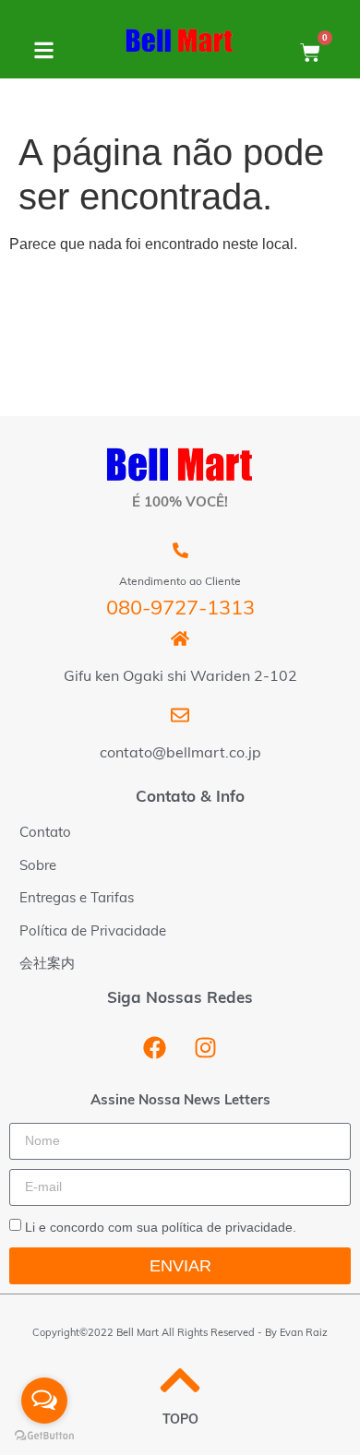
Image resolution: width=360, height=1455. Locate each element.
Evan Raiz (304, 1334)
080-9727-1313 (180, 609)
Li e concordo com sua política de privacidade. (160, 1227)
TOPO (180, 1420)
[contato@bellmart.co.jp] (180, 715)
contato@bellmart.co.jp (180, 753)
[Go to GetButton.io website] (44, 1436)
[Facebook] (155, 1048)
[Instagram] (206, 1048)
